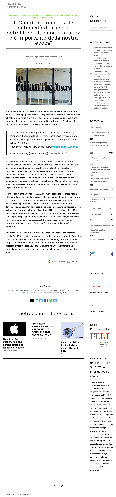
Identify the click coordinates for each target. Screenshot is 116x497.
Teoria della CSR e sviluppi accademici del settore (101, 180)
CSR (91, 153)
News (92, 220)
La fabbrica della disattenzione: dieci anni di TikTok (103, 73)
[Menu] (110, 5)
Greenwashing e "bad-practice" (100, 159)
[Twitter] (41, 301)
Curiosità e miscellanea (99, 189)
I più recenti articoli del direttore (99, 200)
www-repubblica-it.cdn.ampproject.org (47, 57)
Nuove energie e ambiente (43, 17)
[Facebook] (46, 301)
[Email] (32, 301)
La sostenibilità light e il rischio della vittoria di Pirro (70, 346)
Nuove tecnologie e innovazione (97, 231)
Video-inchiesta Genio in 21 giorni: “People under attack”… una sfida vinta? (103, 51)
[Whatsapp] (50, 301)
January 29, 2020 (58, 153)
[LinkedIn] (36, 301)
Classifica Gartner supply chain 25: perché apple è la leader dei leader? (13, 343)
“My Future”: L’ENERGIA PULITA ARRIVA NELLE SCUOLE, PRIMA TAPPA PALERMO (42, 329)
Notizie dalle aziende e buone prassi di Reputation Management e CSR (50, 15)
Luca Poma (43, 286)
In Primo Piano (15, 15)
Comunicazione (96, 128)
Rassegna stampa (97, 240)
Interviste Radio (96, 214)
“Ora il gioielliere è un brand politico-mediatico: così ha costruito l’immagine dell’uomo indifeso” (102, 103)
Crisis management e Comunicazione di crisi (99, 144)
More (64, 293)
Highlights (94, 195)
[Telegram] (55, 301)
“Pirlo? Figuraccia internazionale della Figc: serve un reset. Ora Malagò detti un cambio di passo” (103, 63)
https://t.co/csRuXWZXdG (64, 146)
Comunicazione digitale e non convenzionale (100, 134)
